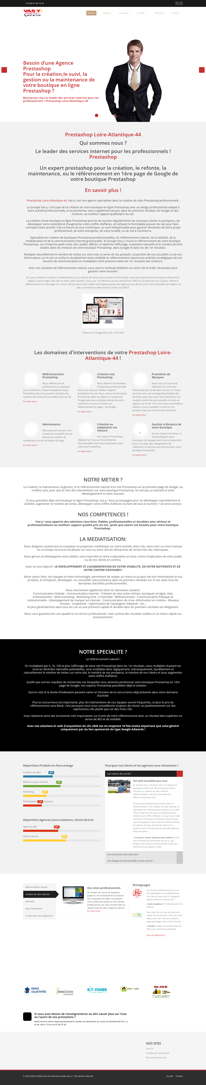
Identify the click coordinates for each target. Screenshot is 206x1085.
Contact (175, 13)
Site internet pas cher (156, 1057)
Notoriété (29, 901)
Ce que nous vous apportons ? (39, 915)
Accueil (91, 13)
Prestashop (103, 156)
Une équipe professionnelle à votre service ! (130, 860)
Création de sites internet (37, 894)
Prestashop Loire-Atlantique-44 (67, 101)
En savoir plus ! (103, 190)
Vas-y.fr (149, 1048)
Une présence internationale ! (123, 854)
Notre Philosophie (33, 908)
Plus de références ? (156, 935)
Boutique (159, 13)
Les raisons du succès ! (119, 773)
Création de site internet (157, 1053)
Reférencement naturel (36, 887)
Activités (141, 13)
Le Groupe (124, 13)
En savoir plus (93, 911)
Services (107, 13)
